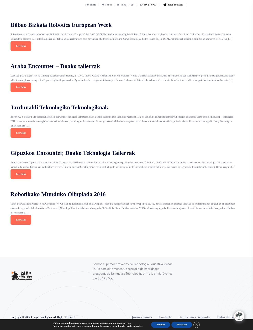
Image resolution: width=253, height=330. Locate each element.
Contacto (165, 317)
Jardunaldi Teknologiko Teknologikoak (59, 107)
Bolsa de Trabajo (229, 317)
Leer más (21, 46)
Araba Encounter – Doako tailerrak (55, 66)
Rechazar (182, 324)
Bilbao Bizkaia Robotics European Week (61, 25)
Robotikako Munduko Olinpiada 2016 (58, 194)
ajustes (138, 326)
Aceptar (160, 324)
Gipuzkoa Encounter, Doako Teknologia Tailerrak (72, 153)
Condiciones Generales (194, 317)
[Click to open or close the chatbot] (239, 316)
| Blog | (121, 4)
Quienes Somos (141, 317)
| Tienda (104, 4)
